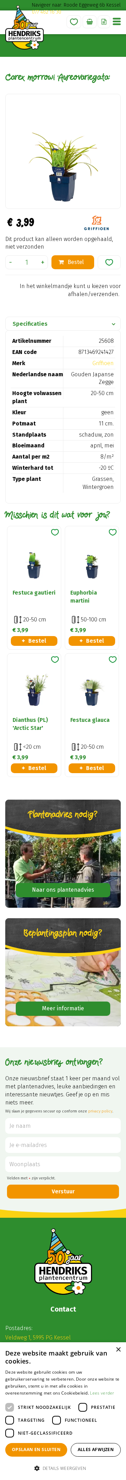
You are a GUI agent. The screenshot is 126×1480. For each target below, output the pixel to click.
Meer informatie (63, 1008)
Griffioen (103, 363)
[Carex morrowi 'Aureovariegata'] (63, 151)
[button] (63, 1468)
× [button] (118, 1349)
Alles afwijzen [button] (96, 1449)
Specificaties (30, 323)
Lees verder (102, 1393)
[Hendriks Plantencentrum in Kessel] (24, 27)
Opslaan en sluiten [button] (36, 1449)
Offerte (104, 21)
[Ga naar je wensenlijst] (73, 21)
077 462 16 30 (46, 12)
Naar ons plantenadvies (63, 889)
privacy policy (100, 1111)
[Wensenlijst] (74, 22)
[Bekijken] (90, 21)
